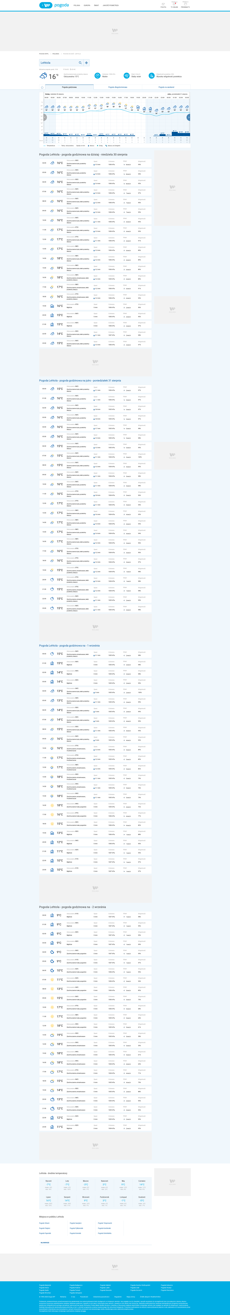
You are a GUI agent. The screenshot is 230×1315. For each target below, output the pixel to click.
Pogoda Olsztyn (166, 1288)
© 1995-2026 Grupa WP (47, 1297)
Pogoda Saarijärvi (75, 1223)
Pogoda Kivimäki (75, 1233)
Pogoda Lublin (105, 1288)
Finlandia (55, 54)
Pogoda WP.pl (44, 54)
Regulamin (118, 1297)
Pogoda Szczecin (136, 1290)
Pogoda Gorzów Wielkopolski (140, 1285)
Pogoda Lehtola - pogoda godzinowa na (62, 645)
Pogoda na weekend (166, 87)
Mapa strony (131, 1297)
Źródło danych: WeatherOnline (150, 1297)
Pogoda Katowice (167, 1285)
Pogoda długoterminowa (117, 87)
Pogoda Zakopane (76, 1293)
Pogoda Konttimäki (104, 1228)
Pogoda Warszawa (167, 1290)
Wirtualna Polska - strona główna (46, 5)
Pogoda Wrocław (45, 1293)
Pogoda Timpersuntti (105, 1223)
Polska (77, 5)
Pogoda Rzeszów (106, 1290)
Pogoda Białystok (45, 1285)
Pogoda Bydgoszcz (76, 1285)
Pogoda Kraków (75, 1288)
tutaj (84, 1311)
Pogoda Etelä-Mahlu (104, 1233)
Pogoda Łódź (134, 1288)
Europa (87, 5)
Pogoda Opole (44, 1290)
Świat (96, 5)
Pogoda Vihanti (44, 1223)
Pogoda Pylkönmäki (76, 1228)
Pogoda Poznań (75, 1290)
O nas (73, 1297)
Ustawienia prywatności (101, 1297)
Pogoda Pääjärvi (44, 1228)
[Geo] (86, 62)
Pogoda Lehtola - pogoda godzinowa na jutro (65, 380)
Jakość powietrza (111, 5)
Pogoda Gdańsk (105, 1285)
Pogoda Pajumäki (45, 1233)
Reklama (63, 1297)
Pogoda (62, 5)
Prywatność (84, 1297)
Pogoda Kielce (44, 1288)
